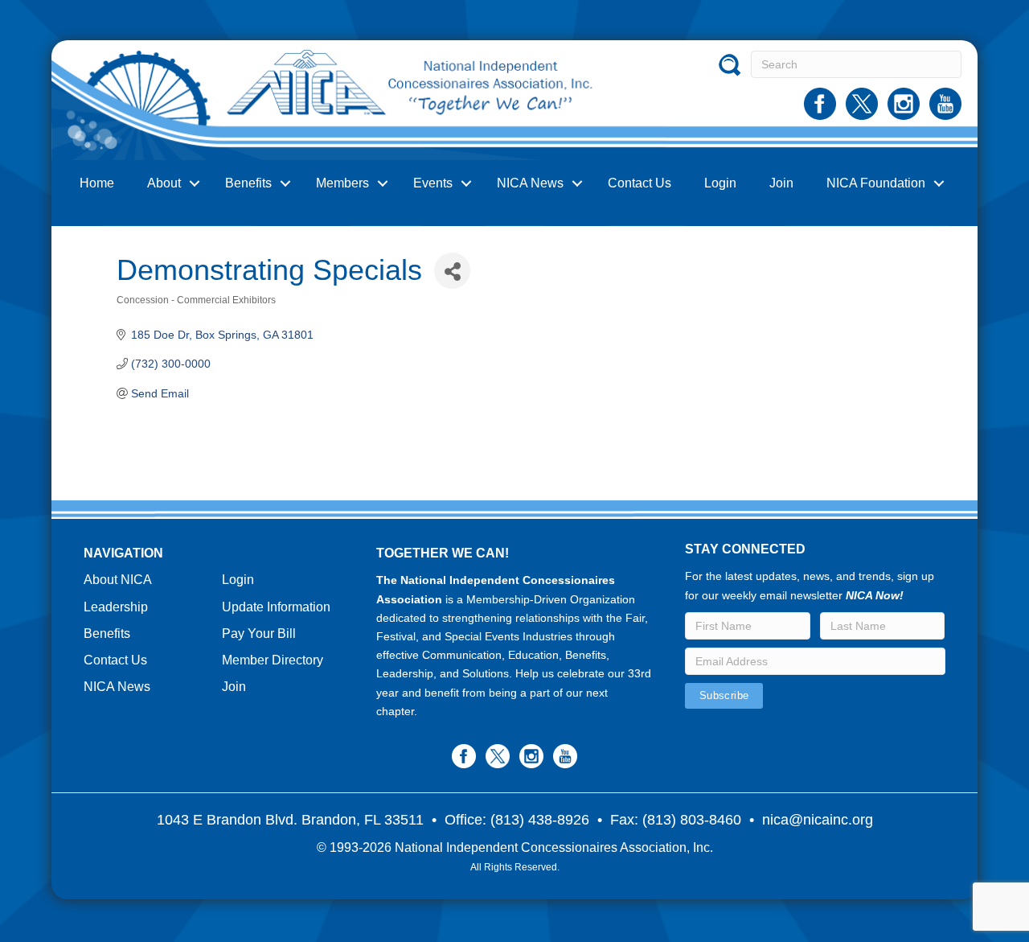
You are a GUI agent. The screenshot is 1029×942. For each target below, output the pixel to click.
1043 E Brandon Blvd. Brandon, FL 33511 (290, 820)
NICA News (530, 183)
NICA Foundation (875, 183)
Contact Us (639, 183)
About (164, 183)
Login (720, 183)
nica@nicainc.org (817, 820)
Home (97, 183)
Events (433, 183)
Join (781, 183)
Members (342, 183)
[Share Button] (452, 271)
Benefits (248, 183)
